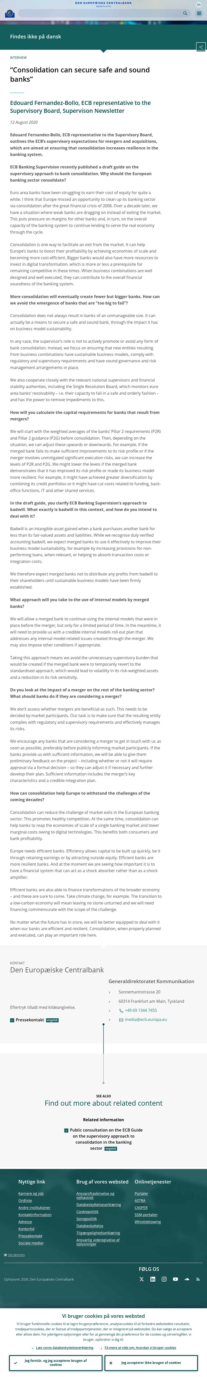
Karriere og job (31, 1194)
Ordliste (25, 1201)
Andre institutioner (34, 1208)
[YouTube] (175, 1279)
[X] (141, 1279)
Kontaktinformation (35, 1215)
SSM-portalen (146, 1215)
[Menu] (199, 13)
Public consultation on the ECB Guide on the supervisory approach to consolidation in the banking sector (106, 1139)
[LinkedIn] (153, 1279)
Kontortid (26, 1229)
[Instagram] (164, 1279)
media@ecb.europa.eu (146, 1020)
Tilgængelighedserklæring (98, 1233)
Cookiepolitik (87, 1212)
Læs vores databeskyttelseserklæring (64, 1348)
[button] (199, 5)
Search (185, 13)
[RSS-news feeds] (198, 1279)
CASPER (141, 1208)
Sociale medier (31, 1243)
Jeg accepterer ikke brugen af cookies (151, 1363)
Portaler (141, 1194)
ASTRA (140, 1201)
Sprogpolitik (86, 1219)
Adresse (25, 1222)
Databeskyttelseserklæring (98, 1205)
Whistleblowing (148, 1222)
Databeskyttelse (89, 1226)
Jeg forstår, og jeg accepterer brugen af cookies (56, 1363)
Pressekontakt (30, 1020)
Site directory (16, 1255)
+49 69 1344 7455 (141, 1011)
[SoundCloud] (187, 1279)
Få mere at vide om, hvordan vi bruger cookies (140, 1348)
